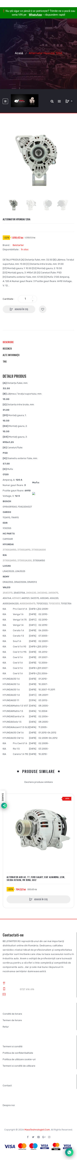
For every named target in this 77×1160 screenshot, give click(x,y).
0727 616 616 (27, 989)
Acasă (19, 53)
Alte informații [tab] (11, 355)
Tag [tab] (5, 361)
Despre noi (9, 1105)
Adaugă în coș (21, 309)
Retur (6, 1026)
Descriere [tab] (8, 342)
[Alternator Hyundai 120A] (13, 205)
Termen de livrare (12, 1020)
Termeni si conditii (12, 1046)
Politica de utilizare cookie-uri (19, 1059)
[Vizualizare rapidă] (7, 812)
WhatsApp (35, 14)
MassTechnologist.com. (37, 1129)
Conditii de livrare (12, 1013)
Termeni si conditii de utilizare (19, 1065)
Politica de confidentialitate (18, 1053)
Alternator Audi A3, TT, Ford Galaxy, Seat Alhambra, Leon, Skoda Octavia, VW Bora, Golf (36, 878)
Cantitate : (8, 299)
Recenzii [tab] (7, 348)
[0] (67, 101)
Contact (7, 1085)
